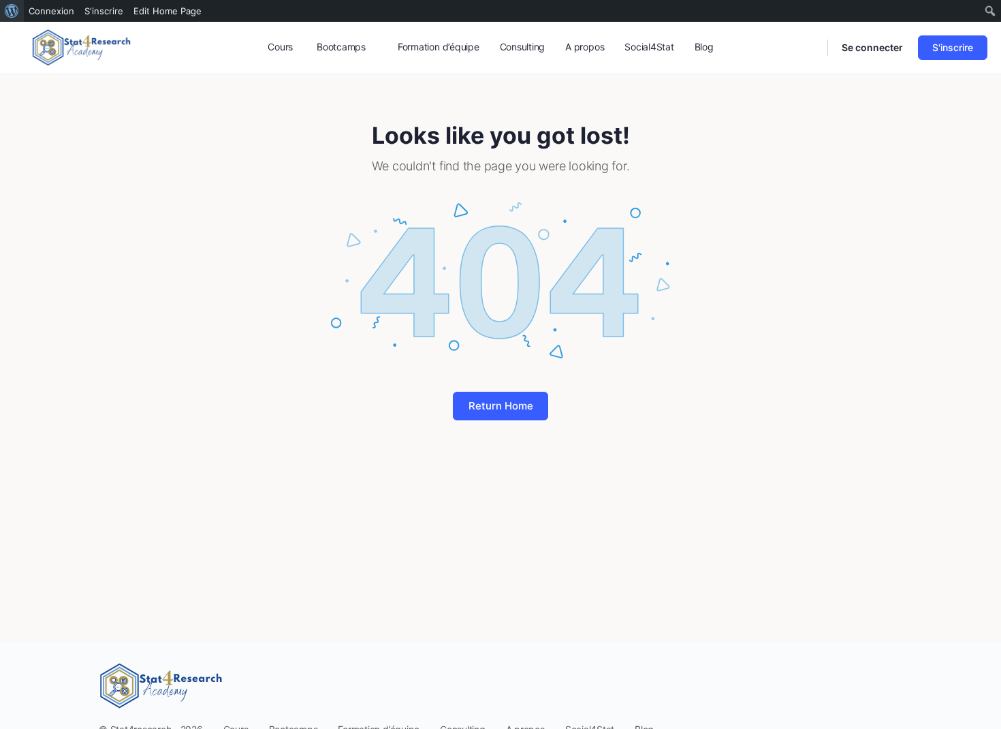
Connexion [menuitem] (51, 10)
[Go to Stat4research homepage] (82, 47)
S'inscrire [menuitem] (103, 10)
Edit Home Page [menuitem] (167, 10)
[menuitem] (12, 11)
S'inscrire (952, 47)
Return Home (500, 405)
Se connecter (872, 47)
